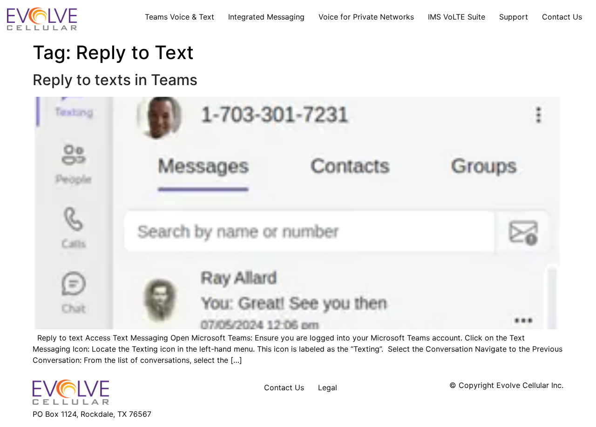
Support (513, 16)
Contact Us (562, 16)
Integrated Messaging (266, 16)
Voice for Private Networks (366, 16)
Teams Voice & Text (179, 16)
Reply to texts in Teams (115, 80)
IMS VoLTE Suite (456, 16)
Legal (327, 387)
